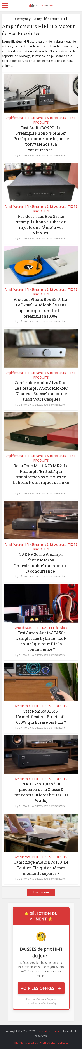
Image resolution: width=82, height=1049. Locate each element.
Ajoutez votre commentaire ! (49, 155)
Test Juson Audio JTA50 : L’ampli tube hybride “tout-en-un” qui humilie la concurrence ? (41, 641)
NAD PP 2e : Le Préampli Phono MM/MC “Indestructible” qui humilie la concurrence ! (41, 563)
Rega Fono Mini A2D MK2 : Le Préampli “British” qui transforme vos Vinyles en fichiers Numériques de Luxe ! (41, 476)
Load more (41, 892)
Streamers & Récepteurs (48, 118)
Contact (63, 1042)
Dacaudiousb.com (49, 1031)
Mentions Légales (26, 1042)
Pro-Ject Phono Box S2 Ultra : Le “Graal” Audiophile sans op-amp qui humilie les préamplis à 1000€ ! (41, 308)
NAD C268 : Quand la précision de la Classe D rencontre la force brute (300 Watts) (41, 792)
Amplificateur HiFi (17, 118)
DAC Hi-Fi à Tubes (54, 628)
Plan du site (48, 1042)
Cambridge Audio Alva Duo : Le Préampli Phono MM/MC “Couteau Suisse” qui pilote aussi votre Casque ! (41, 391)
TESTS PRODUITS (54, 706)
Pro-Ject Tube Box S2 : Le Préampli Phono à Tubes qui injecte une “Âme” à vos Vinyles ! (41, 225)
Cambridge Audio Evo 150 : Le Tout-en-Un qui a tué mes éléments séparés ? (41, 867)
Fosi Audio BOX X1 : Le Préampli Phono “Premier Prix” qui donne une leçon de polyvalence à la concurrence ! (41, 138)
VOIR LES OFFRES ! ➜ (41, 988)
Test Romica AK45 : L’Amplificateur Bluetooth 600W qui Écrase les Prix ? (41, 716)
